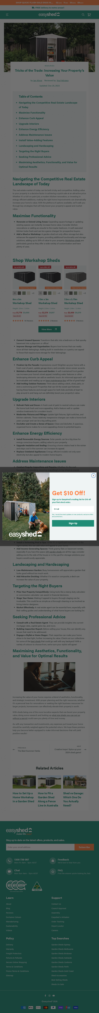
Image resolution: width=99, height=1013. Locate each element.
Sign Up (73, 523)
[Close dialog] (93, 476)
